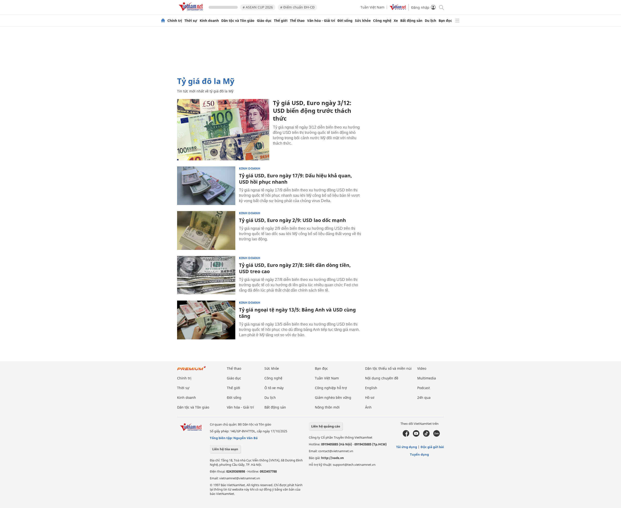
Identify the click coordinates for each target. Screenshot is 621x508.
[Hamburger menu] (457, 21)
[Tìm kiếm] (441, 7)
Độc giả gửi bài (432, 447)
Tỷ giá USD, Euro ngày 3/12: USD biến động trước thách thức (312, 110)
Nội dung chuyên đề (381, 378)
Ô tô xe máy (274, 387)
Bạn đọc (445, 20)
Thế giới (280, 20)
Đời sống (344, 20)
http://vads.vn (332, 458)
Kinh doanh (209, 20)
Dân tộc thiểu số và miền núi (388, 368)
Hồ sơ (369, 397)
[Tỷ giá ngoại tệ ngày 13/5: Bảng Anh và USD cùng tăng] (206, 320)
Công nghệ (382, 20)
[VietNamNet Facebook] (406, 435)
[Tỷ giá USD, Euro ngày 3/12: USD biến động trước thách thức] (223, 129)
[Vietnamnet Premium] (191, 370)
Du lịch (430, 20)
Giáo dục (264, 20)
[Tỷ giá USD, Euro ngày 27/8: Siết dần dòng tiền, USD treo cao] (206, 275)
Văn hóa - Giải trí (321, 20)
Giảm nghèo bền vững (333, 397)
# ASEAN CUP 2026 (258, 7)
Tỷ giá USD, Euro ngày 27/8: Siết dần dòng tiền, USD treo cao (295, 268)
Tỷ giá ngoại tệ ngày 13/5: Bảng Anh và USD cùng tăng (297, 312)
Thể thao (297, 20)
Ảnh (368, 407)
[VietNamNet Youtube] (416, 435)
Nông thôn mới (327, 407)
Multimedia (426, 378)
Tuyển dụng (419, 454)
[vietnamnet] (191, 12)
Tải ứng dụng (406, 447)
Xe (396, 20)
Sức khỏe (363, 20)
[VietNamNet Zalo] (436, 435)
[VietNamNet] (163, 20)
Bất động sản (411, 20)
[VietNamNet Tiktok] (426, 435)
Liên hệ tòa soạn (225, 449)
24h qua (424, 397)
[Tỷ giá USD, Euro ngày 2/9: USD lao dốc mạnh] (206, 230)
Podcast (423, 387)
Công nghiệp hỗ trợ (331, 387)
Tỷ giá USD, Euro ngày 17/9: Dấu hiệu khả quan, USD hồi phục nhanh (295, 178)
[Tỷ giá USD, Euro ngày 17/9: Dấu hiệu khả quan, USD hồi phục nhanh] (206, 185)
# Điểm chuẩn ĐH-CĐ (297, 7)
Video (421, 368)
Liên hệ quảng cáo (325, 426)
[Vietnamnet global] (397, 9)
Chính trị (174, 20)
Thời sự (190, 20)
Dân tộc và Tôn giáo (237, 20)
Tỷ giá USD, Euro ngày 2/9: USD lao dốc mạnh (292, 220)
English (371, 387)
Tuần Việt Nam (372, 7)
